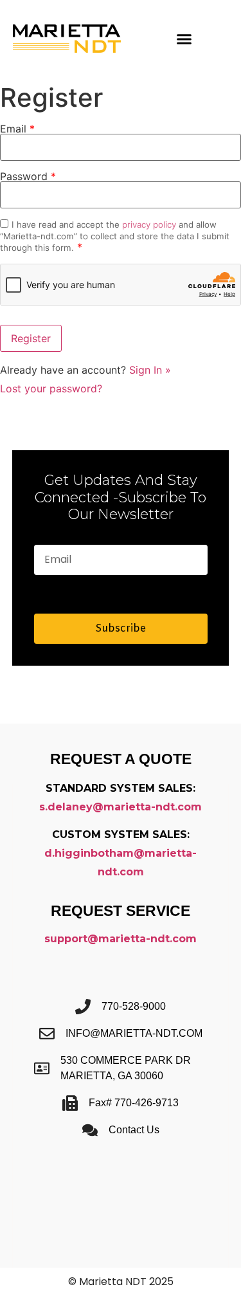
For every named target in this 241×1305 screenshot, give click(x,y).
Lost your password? (51, 388)
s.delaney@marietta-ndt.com (120, 807)
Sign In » (150, 369)
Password (28, 176)
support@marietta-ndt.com (120, 939)
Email (17, 128)
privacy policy (149, 224)
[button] (184, 38)
